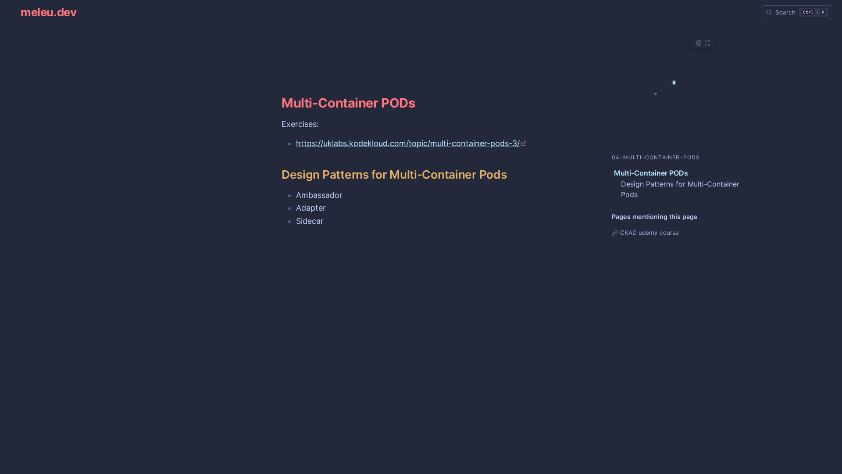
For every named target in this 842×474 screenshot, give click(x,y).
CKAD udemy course (649, 232)
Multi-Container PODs (651, 173)
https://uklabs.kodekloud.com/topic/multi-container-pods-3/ (408, 143)
